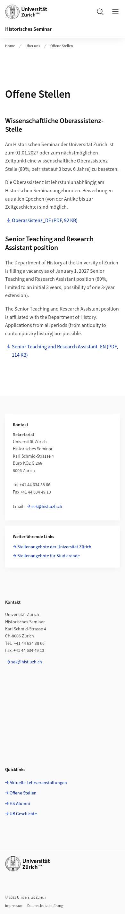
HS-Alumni (20, 804)
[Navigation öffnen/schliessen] (115, 11)
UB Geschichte (23, 814)
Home (10, 46)
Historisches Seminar (28, 29)
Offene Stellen (61, 46)
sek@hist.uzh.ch (46, 506)
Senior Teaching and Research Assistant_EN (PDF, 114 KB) (65, 351)
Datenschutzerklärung (45, 906)
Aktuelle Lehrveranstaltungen (38, 783)
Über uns (32, 46)
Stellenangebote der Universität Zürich (54, 547)
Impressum (14, 906)
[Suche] (100, 11)
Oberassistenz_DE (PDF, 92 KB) (45, 220)
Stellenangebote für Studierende (48, 556)
